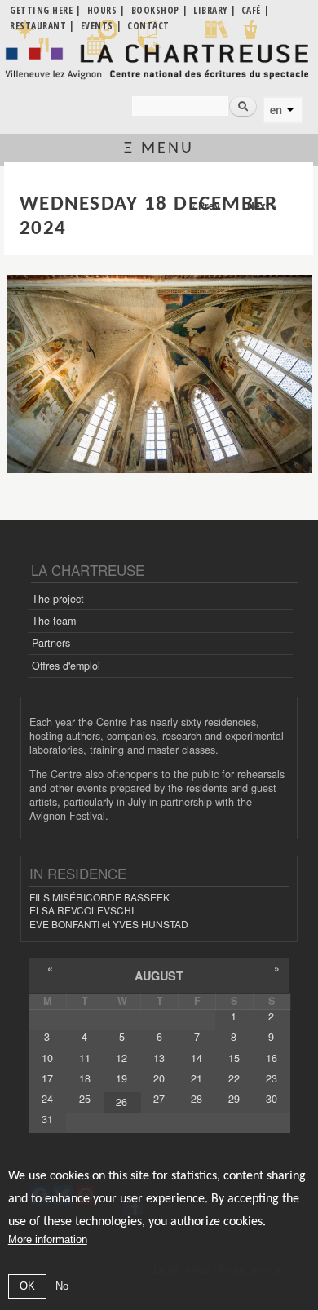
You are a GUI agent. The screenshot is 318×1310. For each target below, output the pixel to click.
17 (47, 1078)
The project (58, 598)
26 (121, 1102)
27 (159, 1098)
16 (271, 1058)
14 (196, 1058)
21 (196, 1078)
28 (196, 1098)
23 (271, 1078)
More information (47, 1239)
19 (121, 1078)
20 (159, 1078)
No (61, 1286)
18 (85, 1078)
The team (54, 620)
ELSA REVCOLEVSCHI (81, 910)
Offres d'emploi (66, 665)
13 (159, 1058)
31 (47, 1119)
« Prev (205, 205)
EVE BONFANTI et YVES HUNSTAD (108, 924)
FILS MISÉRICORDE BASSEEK (99, 897)
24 (47, 1098)
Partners (51, 642)
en (276, 110)
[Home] (159, 61)
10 (47, 1058)
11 (85, 1058)
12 (121, 1058)
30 (271, 1098)
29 (234, 1098)
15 (234, 1058)
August (159, 975)
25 (85, 1098)
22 (234, 1078)
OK (27, 1286)
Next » (262, 205)
